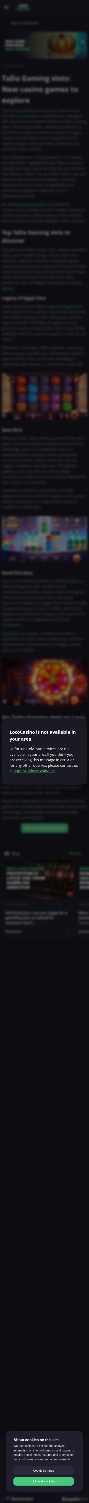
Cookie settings (43, 1470)
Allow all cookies (43, 1481)
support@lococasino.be (34, 770)
